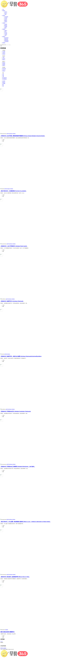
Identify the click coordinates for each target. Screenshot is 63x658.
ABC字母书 (4, 68)
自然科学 (5, 21)
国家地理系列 (6, 40)
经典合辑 (3, 36)
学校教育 (3, 29)
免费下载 (3, 42)
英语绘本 (11, 133)
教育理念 (5, 25)
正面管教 (5, 26)
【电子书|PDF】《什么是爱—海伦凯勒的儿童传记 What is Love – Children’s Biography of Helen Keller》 (25, 521)
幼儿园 (5, 31)
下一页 (1, 641)
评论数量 (3, 83)
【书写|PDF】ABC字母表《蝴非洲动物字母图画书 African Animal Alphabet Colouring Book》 (22, 135)
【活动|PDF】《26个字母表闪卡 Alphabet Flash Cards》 (13, 246)
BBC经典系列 (6, 37)
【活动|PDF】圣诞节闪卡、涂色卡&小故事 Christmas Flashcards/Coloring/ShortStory (21, 356)
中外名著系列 (6, 41)
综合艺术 (5, 19)
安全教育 (5, 24)
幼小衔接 (5, 32)
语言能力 (3, 10)
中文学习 (5, 11)
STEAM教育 (6, 16)
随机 (3, 84)
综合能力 (3, 15)
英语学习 (3, 59)
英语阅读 (3, 62)
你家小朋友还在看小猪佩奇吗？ (7, 631)
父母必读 (3, 52)
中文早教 (3, 51)
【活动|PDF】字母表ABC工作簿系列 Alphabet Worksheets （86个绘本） (17, 466)
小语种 (5, 14)
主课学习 (5, 30)
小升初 (5, 35)
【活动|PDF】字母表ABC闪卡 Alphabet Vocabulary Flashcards (15, 411)
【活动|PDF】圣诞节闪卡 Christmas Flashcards (11, 301)
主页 (3, 9)
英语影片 (3, 65)
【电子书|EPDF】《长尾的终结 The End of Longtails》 (13, 190)
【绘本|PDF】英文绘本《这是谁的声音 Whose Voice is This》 (15, 576)
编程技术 (5, 20)
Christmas (4, 69)
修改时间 (3, 82)
